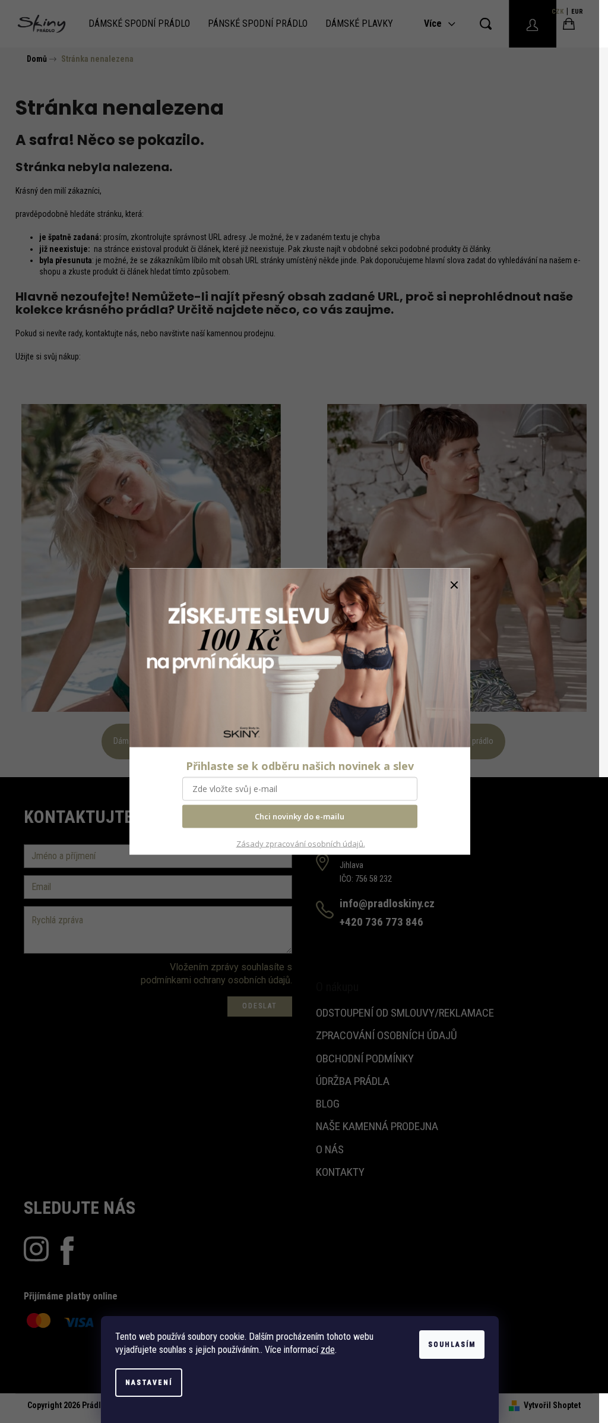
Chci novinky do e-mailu (299, 816)
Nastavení (148, 1382)
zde (328, 1349)
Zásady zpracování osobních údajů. (300, 843)
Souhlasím (452, 1344)
